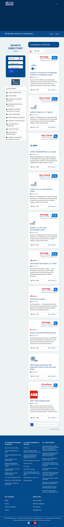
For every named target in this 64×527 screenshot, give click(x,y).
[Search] (11, 71)
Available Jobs (37, 510)
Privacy (7, 503)
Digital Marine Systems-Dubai (11, 447)
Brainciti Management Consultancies (32, 460)
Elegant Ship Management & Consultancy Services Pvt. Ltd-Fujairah (12, 465)
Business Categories (38, 503)
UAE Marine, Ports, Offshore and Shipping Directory (31, 518)
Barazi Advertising (56, 518)
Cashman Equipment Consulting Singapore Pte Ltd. (12, 469)
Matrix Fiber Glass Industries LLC (31, 477)
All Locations (36, 507)
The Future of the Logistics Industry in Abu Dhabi (50, 479)
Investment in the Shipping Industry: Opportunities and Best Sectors (50, 483)
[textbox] (15, 63)
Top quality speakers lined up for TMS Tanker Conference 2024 (49, 487)
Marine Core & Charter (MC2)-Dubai (13, 480)
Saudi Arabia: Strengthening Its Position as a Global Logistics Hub (50, 491)
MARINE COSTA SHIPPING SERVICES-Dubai (11, 474)
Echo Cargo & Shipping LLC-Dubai (12, 477)
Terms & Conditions (10, 507)
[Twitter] (31, 523)
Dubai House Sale (28, 463)
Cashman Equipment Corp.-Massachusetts (11, 460)
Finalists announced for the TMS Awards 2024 (49, 469)
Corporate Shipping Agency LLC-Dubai (12, 451)
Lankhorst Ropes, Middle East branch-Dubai (11, 484)
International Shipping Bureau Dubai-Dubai (13, 455)
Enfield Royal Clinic (28, 480)
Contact (7, 510)
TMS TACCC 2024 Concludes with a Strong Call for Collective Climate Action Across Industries (50, 474)
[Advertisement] (32, 19)
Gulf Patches (27, 466)
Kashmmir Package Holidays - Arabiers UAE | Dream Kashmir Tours (32, 451)
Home (51, 34)
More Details (51, 90)
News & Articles (37, 500)
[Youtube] (35, 523)
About (6, 500)
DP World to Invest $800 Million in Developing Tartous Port (50, 459)
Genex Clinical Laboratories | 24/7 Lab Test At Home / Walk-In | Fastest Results (32, 473)
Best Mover (26, 447)
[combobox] (15, 62)
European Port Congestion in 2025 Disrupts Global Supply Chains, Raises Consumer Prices (50, 454)
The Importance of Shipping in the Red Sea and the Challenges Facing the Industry (50, 464)
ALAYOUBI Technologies (29, 469)
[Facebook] (28, 523)
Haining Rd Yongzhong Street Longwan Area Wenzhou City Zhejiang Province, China (30, 456)
